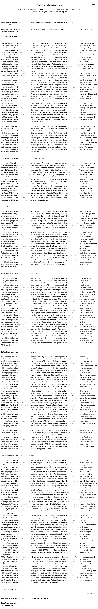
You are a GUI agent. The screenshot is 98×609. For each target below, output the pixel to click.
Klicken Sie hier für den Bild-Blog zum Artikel (24, 599)
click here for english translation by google (49, 12)
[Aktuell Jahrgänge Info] (93, 4)
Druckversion (7, 605)
